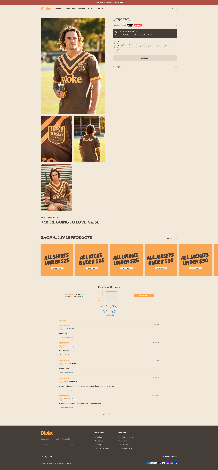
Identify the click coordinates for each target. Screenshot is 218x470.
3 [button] (109, 414)
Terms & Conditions (125, 437)
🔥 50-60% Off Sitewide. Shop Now (109, 2)
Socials (100, 9)
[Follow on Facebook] (42, 456)
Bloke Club (70, 9)
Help (90, 9)
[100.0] (104, 308)
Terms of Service (124, 445)
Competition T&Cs (125, 448)
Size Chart (98, 437)
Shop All (57, 9)
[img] (64, 325)
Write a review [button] (143, 295)
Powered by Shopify (64, 463)
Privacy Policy (123, 441)
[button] (99, 291)
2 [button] (106, 414)
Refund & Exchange (102, 448)
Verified (109, 315)
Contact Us (98, 441)
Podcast (81, 9)
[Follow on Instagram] (46, 456)
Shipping (97, 445)
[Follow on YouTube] (51, 456)
